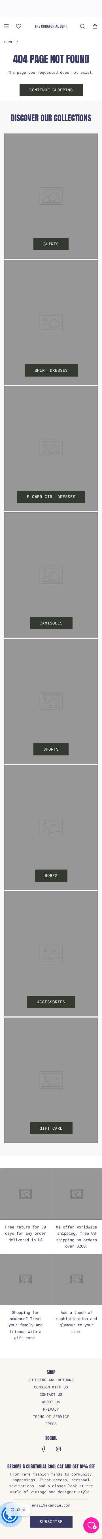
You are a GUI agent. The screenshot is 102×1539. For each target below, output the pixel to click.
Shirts (51, 243)
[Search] (82, 26)
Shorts (51, 749)
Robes (51, 875)
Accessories (51, 1001)
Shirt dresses (51, 370)
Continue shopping (51, 90)
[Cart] (95, 26)
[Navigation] (6, 26)
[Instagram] (58, 1449)
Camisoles (51, 623)
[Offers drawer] (18, 26)
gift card (51, 1128)
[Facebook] (43, 1449)
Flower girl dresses (51, 496)
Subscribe (51, 1521)
